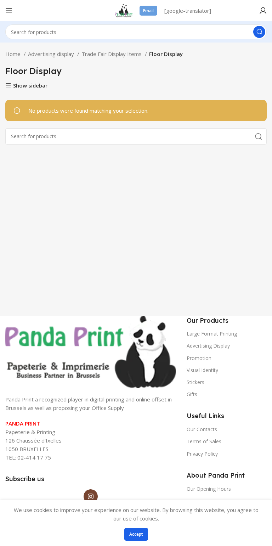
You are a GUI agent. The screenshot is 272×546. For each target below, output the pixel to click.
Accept (136, 534)
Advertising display (51, 53)
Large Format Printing (212, 333)
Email (148, 10)
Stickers (195, 382)
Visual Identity (202, 370)
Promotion (199, 358)
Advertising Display (208, 345)
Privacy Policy (202, 453)
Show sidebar (30, 86)
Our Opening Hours (209, 488)
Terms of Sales (204, 441)
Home (13, 53)
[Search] (259, 32)
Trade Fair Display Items (112, 53)
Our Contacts (202, 429)
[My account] (263, 11)
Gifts (192, 394)
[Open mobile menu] (9, 11)
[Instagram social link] (91, 496)
